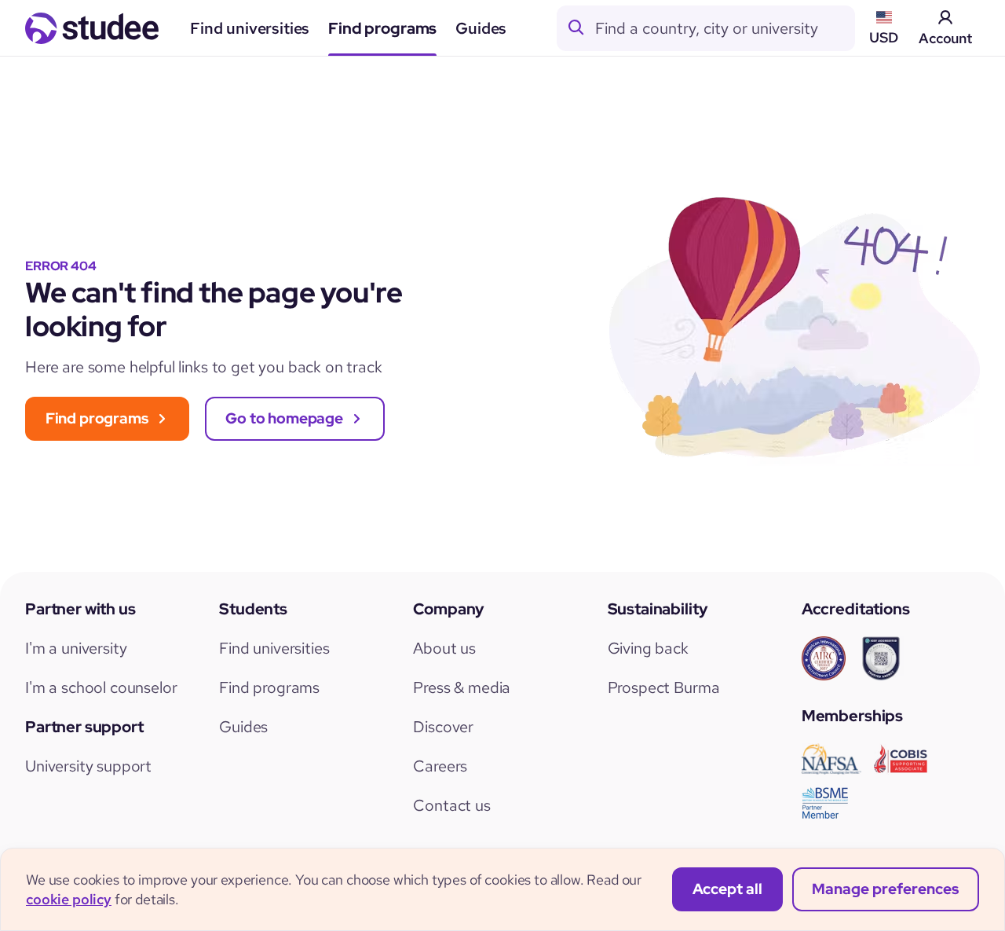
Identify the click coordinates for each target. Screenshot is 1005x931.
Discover (443, 727)
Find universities (249, 28)
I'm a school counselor (101, 687)
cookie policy (68, 899)
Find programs (382, 28)
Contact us (451, 805)
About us (444, 648)
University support (88, 766)
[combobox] (724, 28)
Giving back (648, 648)
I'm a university (75, 648)
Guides (480, 28)
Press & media (461, 687)
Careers (440, 766)
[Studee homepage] (92, 28)
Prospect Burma (664, 687)
